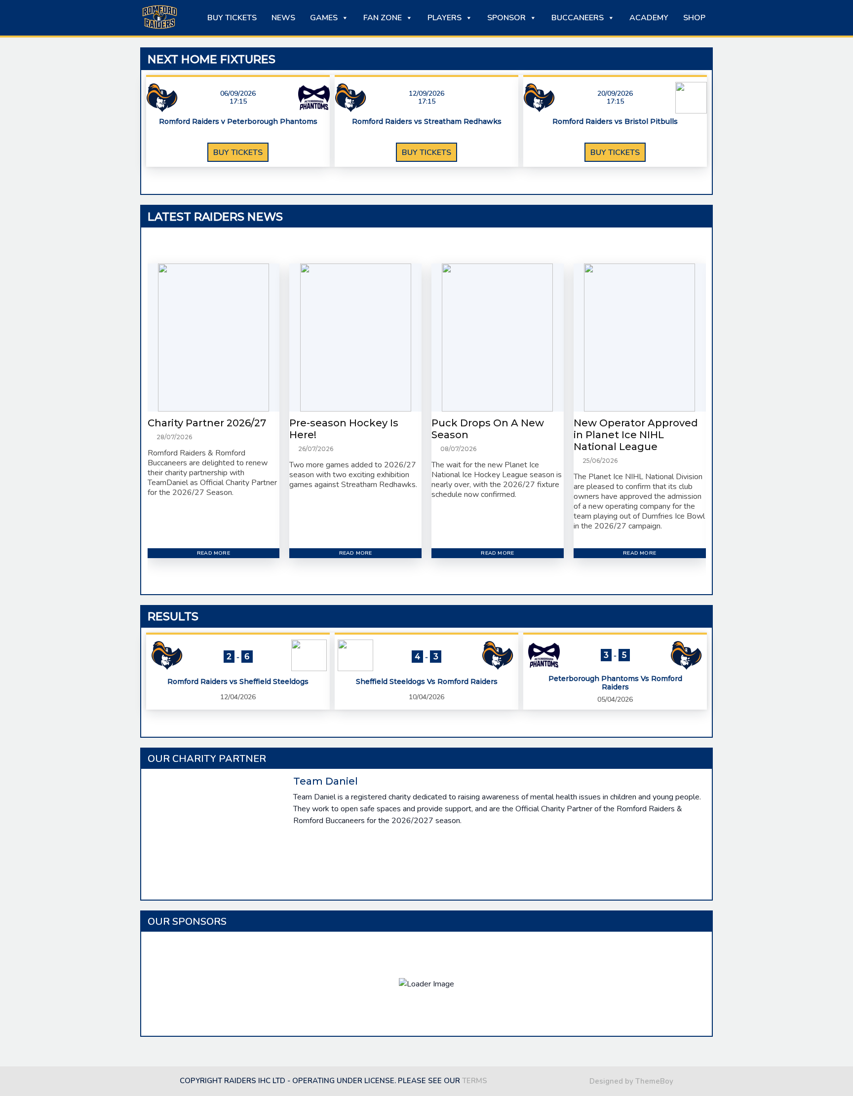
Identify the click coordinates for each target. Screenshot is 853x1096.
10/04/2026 (426, 697)
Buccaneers (577, 17)
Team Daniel (325, 781)
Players (444, 17)
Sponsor (506, 17)
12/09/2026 (426, 94)
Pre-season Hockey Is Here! (343, 429)
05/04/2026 (615, 699)
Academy (648, 17)
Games (324, 17)
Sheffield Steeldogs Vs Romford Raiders (427, 682)
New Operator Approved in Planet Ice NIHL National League (636, 435)
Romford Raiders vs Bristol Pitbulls (615, 121)
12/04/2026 (238, 697)
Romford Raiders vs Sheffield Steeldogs (238, 682)
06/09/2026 (238, 94)
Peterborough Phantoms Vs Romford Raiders (615, 683)
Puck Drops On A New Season (487, 429)
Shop (694, 17)
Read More (213, 553)
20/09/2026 (615, 94)
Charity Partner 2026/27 (207, 423)
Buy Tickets (232, 17)
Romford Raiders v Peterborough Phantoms (238, 121)
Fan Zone (382, 17)
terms (474, 1081)
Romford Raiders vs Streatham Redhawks (427, 121)
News (283, 17)
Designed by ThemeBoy (631, 1081)
